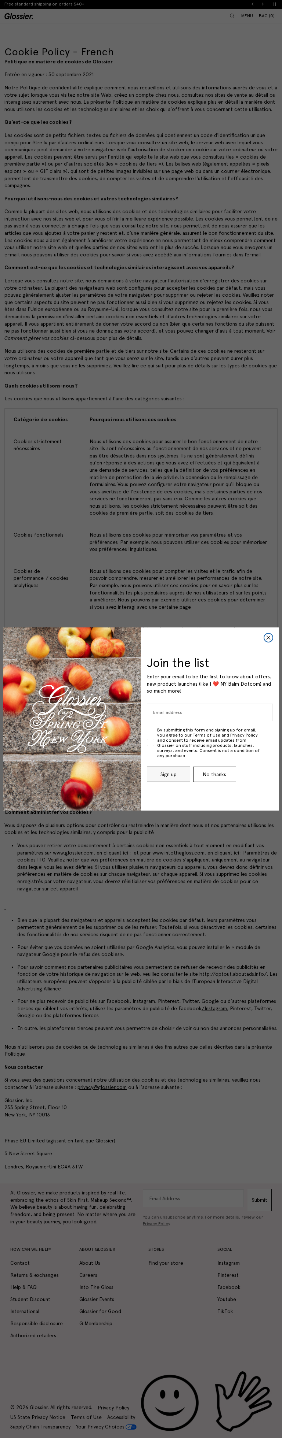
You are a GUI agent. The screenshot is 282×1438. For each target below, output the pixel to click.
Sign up (168, 774)
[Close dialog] (268, 637)
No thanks (214, 774)
